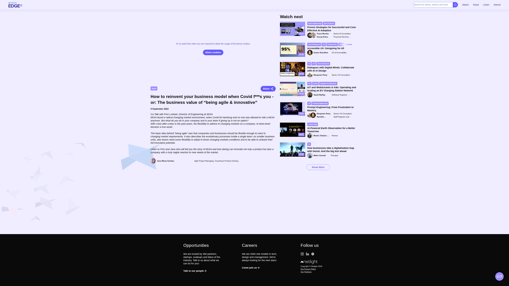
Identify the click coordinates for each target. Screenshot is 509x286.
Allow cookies (213, 52)
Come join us (249, 267)
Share (266, 88)
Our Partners (306, 272)
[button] (465, 4)
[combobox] (414, 4)
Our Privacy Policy (308, 269)
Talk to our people (193, 271)
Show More (318, 167)
